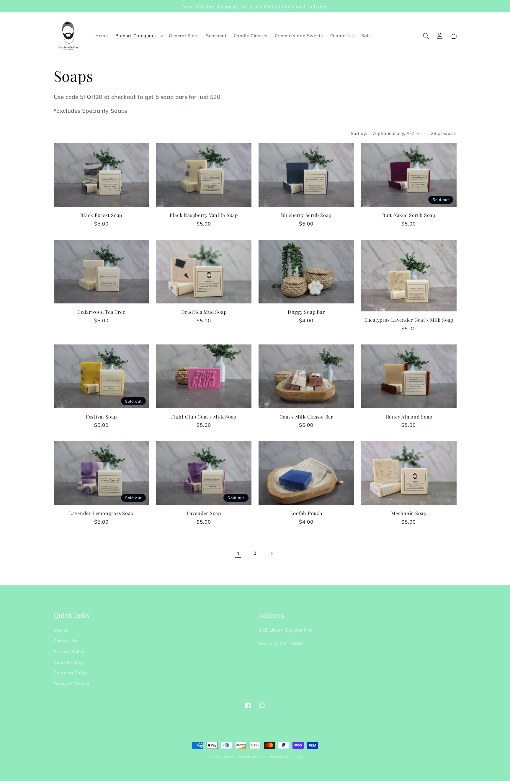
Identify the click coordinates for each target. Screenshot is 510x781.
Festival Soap (101, 416)
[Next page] (272, 553)
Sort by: (359, 133)
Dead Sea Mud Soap (204, 312)
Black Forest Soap (101, 215)
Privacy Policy (69, 651)
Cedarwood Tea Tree (101, 312)
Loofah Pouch (306, 513)
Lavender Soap (204, 513)
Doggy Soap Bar (306, 312)
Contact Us (65, 640)
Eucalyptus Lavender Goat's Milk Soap (408, 320)
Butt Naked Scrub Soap (408, 215)
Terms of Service (71, 684)
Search (61, 630)
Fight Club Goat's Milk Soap (203, 416)
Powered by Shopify (285, 757)
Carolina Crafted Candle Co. (245, 757)
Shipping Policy (71, 673)
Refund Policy (69, 662)
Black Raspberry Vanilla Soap (204, 215)
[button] (138, 35)
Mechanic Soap (408, 513)
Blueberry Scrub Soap (306, 215)
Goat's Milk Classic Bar (306, 416)
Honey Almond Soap (408, 416)
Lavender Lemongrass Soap (101, 513)
